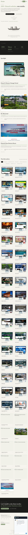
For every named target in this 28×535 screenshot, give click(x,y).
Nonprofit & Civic (13, 163)
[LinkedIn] (1, 518)
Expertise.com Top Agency (14, 17)
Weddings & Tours (19, 163)
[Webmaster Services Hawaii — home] (3, 1)
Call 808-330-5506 (13, 508)
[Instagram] (4, 518)
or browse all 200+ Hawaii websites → (13, 21)
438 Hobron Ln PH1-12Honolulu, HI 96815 (17, 516)
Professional (8, 163)
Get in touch (3, 524)
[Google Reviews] (8, 518)
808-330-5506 (2, 522)
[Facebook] (3, 518)
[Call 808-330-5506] (21, 1)
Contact (24, 1)
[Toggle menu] (26, 1)
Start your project (5, 508)
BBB (14, 16)
